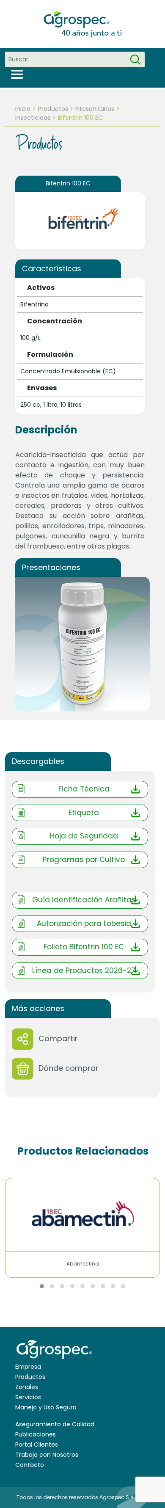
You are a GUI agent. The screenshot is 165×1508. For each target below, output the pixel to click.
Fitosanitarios (94, 109)
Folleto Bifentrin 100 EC (84, 947)
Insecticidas (32, 117)
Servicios (28, 1397)
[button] (42, 1286)
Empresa (28, 1366)
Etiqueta (84, 813)
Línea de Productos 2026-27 (83, 970)
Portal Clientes (36, 1444)
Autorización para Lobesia (84, 923)
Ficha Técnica (84, 789)
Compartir (58, 1038)
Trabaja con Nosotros (46, 1454)
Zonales (26, 1387)
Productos (53, 109)
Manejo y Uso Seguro (46, 1407)
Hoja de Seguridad (84, 836)
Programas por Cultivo (84, 860)
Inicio (22, 109)
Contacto (29, 1465)
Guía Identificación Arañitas (83, 900)
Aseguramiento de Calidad (54, 1424)
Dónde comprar (68, 1068)
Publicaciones (35, 1434)
